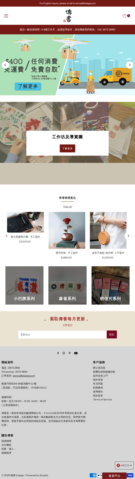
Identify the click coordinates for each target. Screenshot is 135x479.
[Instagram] (64, 353)
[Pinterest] (69, 353)
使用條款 (98, 391)
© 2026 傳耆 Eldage (12, 475)
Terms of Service (102, 399)
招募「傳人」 (8, 448)
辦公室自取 (99, 367)
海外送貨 (98, 379)
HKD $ (125, 465)
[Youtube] (76, 353)
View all (67, 206)
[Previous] (5, 65)
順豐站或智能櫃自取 (104, 371)
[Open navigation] (6, 16)
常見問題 (98, 383)
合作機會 (6, 444)
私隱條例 (98, 387)
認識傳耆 (6, 440)
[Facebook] (58, 353)
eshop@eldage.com (24, 375)
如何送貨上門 (100, 375)
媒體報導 (6, 452)
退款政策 (98, 395)
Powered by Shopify (37, 475)
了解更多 (67, 148)
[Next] (129, 65)
